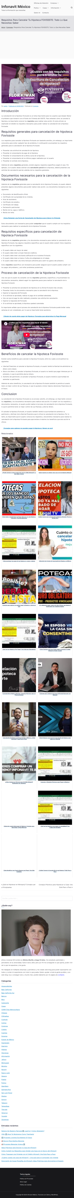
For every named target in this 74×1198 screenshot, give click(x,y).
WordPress (54, 1194)
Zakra (48, 1194)
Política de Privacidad (26, 1178)
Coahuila (4, 1019)
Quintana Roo (6, 1089)
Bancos (3, 996)
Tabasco (4, 1103)
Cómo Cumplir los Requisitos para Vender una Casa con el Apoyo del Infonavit (28, 1151)
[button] (58, 3)
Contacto (45, 13)
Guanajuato (5, 1043)
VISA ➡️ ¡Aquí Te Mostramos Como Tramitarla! (17, 1134)
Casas (45, 8)
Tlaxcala (4, 1109)
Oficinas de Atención (41, 3)
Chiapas (4, 1013)
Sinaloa (3, 1096)
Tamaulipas (5, 1106)
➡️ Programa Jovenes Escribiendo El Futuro (16, 1137)
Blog (3, 999)
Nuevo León (5, 1073)
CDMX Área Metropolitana (10, 1010)
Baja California (6, 989)
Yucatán (4, 1116)
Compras (53, 3)
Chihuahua (5, 1016)
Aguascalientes (6, 986)
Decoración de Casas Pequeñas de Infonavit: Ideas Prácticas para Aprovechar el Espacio (32, 1161)
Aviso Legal (23, 1182)
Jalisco (3, 1059)
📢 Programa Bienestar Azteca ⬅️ (13, 1144)
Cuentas (4, 1033)
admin (6, 106)
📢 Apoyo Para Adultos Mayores (12, 1141)
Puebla (3, 1079)
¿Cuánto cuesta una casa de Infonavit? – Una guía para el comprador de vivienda (29, 1158)
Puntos (36, 8)
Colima (3, 1023)
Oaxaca (4, 1076)
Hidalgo (4, 1049)
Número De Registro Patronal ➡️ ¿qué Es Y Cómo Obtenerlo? (22, 1131)
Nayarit (3, 1069)
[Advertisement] (37, 45)
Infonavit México (15, 6)
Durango (4, 1036)
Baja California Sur (7, 993)
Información (55, 8)
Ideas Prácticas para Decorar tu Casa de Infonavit (18, 1148)
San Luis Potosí (6, 1093)
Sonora (3, 1099)
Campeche (5, 1003)
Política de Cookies (25, 1185)
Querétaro (4, 1086)
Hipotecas (4, 1053)
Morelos (4, 1066)
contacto (61, 975)
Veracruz (4, 1113)
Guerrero (4, 1046)
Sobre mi (37, 13)
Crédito (4, 1029)
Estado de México (7, 1039)
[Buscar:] (37, 898)
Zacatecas (5, 1119)
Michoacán (5, 1063)
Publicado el (16, 106)
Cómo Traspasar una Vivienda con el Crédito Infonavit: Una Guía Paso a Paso (28, 1154)
